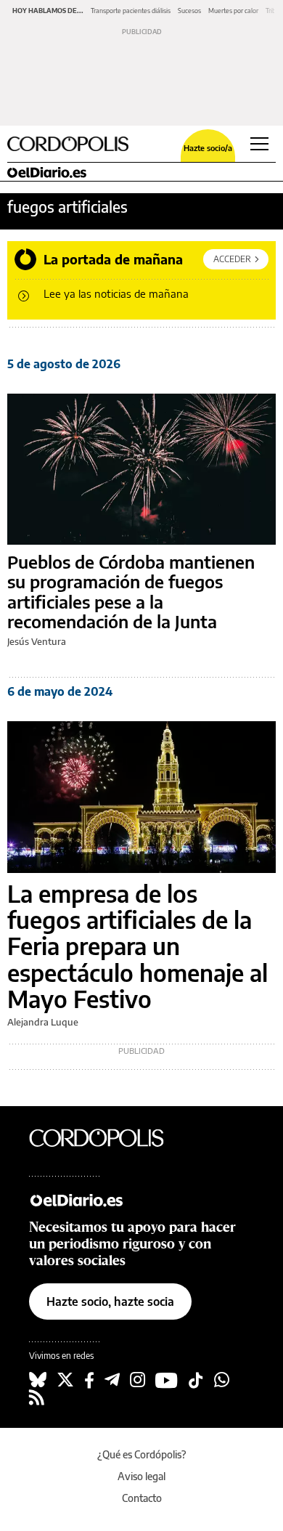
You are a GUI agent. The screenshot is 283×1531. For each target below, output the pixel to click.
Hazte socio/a (208, 148)
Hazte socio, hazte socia (110, 1301)
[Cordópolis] (109, 1137)
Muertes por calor (233, 11)
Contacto (142, 1498)
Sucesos (189, 11)
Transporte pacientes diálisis (131, 11)
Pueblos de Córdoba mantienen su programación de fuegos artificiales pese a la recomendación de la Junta (131, 591)
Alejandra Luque (42, 1022)
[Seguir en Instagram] (137, 1380)
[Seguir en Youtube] (166, 1380)
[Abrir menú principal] (259, 143)
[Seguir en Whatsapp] (221, 1380)
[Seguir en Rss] (36, 1397)
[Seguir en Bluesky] (37, 1380)
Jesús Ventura (36, 641)
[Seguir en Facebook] (89, 1380)
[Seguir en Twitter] (65, 1380)
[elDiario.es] (109, 1199)
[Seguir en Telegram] (112, 1380)
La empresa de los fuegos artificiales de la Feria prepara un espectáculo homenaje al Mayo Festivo (137, 946)
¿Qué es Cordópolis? (141, 1454)
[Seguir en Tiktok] (196, 1380)
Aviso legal (141, 1476)
